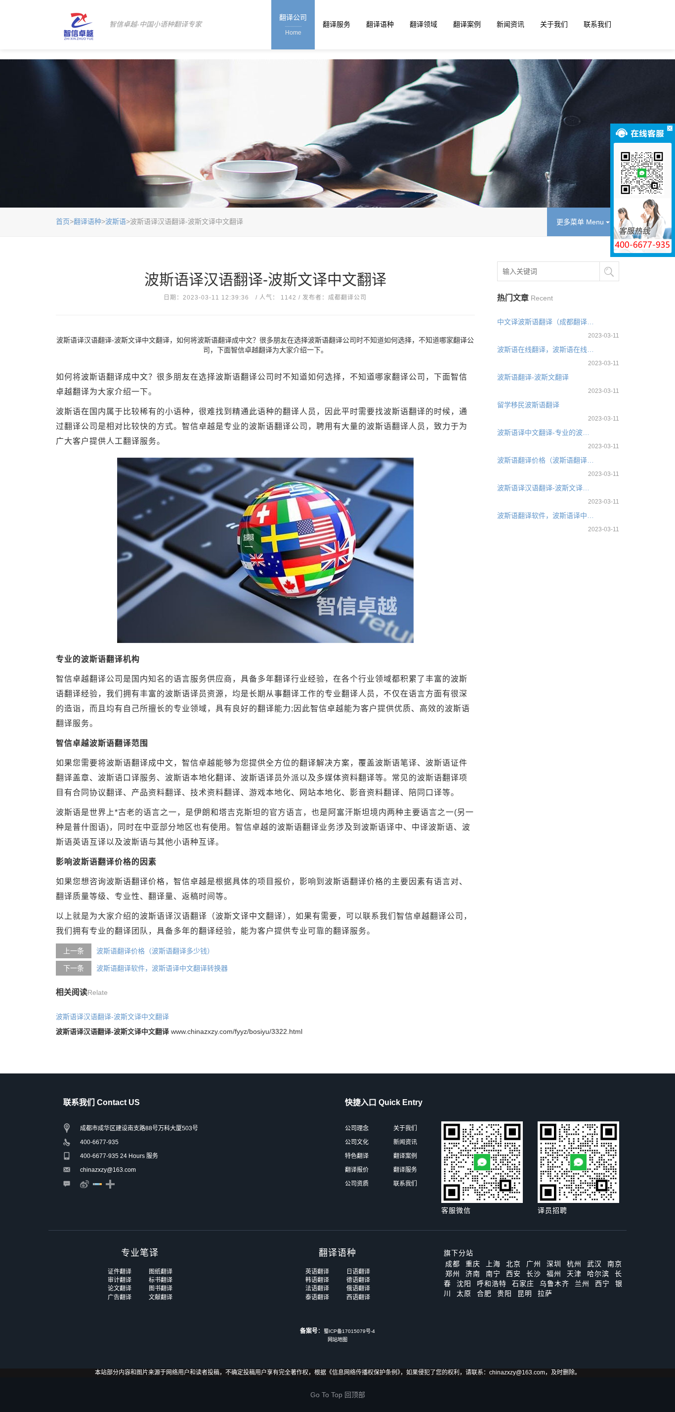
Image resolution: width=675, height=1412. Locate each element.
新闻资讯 (510, 24)
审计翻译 (119, 1280)
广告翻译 (119, 1297)
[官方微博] (84, 1183)
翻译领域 (423, 24)
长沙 (533, 1274)
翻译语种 (380, 24)
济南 (472, 1274)
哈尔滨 (598, 1274)
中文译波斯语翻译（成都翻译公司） (546, 322)
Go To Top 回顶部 (337, 1395)
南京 (614, 1264)
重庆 (472, 1264)
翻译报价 (357, 1169)
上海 (493, 1264)
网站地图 (337, 1339)
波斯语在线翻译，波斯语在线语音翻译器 (546, 349)
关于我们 (554, 24)
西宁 (602, 1283)
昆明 (524, 1293)
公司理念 (357, 1128)
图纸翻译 (160, 1271)
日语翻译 (358, 1271)
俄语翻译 (358, 1288)
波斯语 (115, 221)
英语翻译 (317, 1271)
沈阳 (464, 1283)
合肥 (484, 1293)
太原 (464, 1293)
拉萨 (545, 1293)
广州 (533, 1264)
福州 (554, 1274)
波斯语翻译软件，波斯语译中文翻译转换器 (162, 968)
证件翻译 (119, 1271)
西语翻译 (358, 1297)
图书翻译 (160, 1288)
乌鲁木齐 (554, 1283)
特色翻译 (357, 1156)
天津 (574, 1274)
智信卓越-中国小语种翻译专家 (155, 24)
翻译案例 (467, 24)
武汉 (594, 1264)
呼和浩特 (491, 1283)
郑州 (452, 1274)
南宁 (493, 1274)
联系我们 (597, 24)
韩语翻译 (317, 1280)
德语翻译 (358, 1280)
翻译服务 (336, 24)
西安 (513, 1274)
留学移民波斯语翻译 (528, 405)
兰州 (582, 1283)
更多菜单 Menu (581, 222)
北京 (513, 1264)
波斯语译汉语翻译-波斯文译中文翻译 (112, 1017)
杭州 (574, 1264)
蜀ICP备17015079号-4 (349, 1331)
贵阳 (504, 1293)
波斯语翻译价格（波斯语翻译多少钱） (155, 951)
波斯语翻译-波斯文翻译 (533, 377)
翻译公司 (293, 24)
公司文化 (357, 1142)
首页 (63, 221)
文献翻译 (160, 1297)
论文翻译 (119, 1288)
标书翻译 (160, 1280)
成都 (452, 1264)
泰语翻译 (317, 1297)
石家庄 (523, 1283)
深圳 (554, 1264)
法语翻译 (317, 1288)
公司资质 (357, 1183)
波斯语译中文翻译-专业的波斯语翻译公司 (546, 432)
